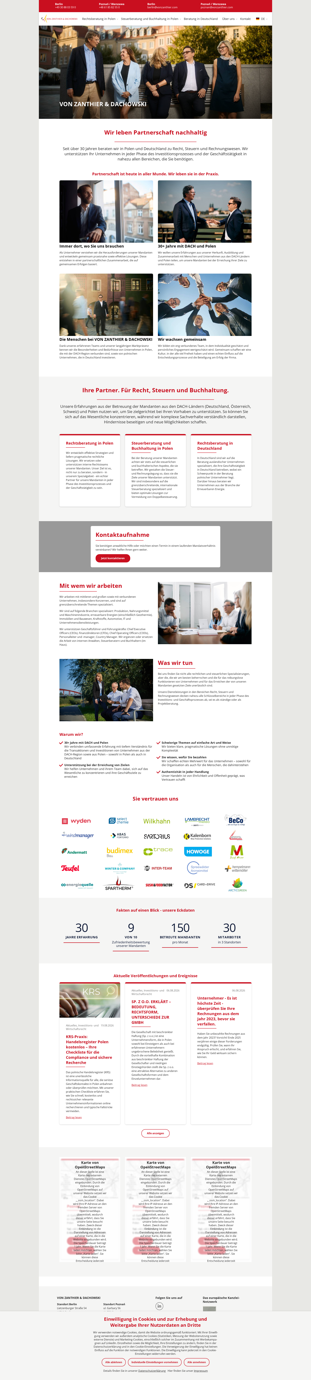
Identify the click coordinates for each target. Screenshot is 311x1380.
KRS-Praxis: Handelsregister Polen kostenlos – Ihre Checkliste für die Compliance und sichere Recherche (89, 1049)
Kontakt (245, 19)
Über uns (228, 19)
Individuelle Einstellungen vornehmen (155, 1362)
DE (262, 19)
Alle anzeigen (155, 1133)
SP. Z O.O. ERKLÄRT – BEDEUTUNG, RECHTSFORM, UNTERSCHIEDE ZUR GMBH (151, 1012)
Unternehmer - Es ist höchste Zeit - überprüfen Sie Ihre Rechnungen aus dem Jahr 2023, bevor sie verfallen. (218, 1011)
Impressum (201, 1371)
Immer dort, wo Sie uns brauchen (91, 246)
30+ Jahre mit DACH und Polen (187, 246)
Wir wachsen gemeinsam (182, 339)
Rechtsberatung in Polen (98, 19)
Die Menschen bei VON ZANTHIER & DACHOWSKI (105, 339)
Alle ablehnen (113, 1362)
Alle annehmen (196, 1362)
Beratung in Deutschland (201, 19)
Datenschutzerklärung (152, 1371)
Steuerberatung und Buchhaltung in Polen (149, 19)
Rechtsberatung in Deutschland (215, 445)
